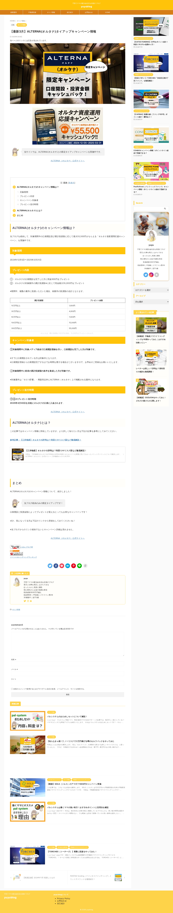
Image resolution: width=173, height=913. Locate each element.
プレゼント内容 (27, 196)
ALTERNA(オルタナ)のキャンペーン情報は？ (38, 187)
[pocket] (61, 565)
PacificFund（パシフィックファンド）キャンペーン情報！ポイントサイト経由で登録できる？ (151, 189)
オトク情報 (51, 12)
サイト (13, 679)
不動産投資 (32, 12)
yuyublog (86, 6)
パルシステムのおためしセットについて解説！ (67, 716)
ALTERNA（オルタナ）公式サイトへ (67, 161)
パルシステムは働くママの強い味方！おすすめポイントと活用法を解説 (78, 807)
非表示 (71, 183)
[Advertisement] (67, 767)
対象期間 (24, 192)
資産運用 (13, 12)
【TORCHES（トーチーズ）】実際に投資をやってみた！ (72, 851)
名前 (13, 659)
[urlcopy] (85, 565)
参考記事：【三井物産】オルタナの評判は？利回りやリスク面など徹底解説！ (45, 440)
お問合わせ (89, 12)
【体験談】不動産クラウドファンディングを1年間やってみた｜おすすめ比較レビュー (151, 339)
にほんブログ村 (26, 547)
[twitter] (50, 565)
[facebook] (56, 565)
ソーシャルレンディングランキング (23, 557)
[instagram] (28, 601)
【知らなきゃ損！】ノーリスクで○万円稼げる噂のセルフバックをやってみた (80, 741)
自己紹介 (70, 12)
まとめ (20, 215)
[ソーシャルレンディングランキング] (16, 554)
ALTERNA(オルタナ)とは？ (29, 210)
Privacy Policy (63, 898)
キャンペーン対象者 (29, 200)
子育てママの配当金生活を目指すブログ (17, 894)
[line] (79, 565)
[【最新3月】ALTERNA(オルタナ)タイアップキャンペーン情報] (67, 565)
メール (14, 669)
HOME (107, 12)
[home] (31, 601)
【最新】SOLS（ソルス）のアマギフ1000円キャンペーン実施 (74, 784)
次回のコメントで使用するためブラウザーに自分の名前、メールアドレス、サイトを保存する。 (49, 689)
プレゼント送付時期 (29, 204)
